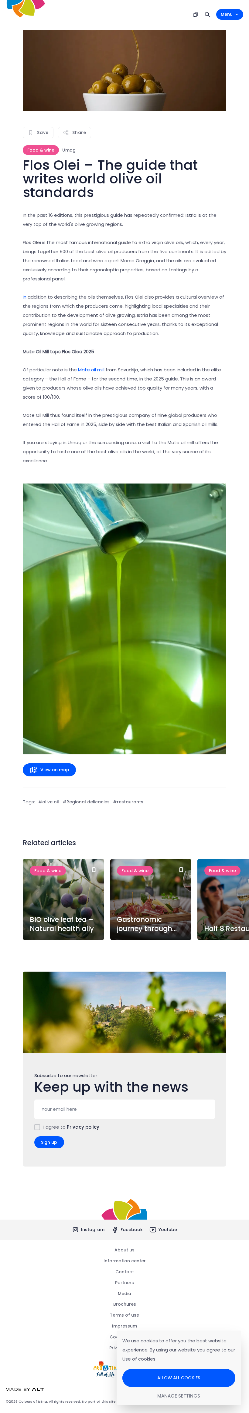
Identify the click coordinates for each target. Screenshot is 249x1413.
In (24, 297)
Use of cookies (138, 1359)
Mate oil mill (91, 370)
